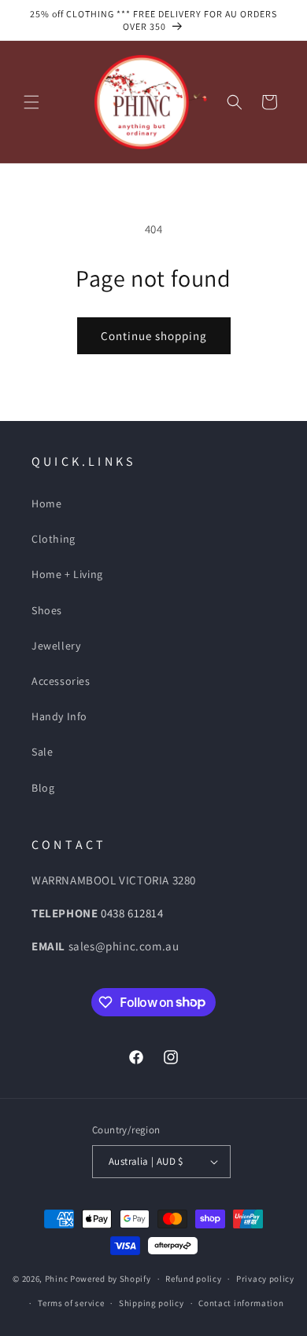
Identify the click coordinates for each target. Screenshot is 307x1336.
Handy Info (59, 716)
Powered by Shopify (110, 1278)
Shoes (46, 610)
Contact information (240, 1303)
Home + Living (67, 574)
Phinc (57, 1278)
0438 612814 (132, 913)
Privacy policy (265, 1278)
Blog (42, 788)
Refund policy (193, 1278)
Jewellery (55, 646)
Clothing (53, 539)
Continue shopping (154, 335)
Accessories (61, 681)
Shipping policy (151, 1303)
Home (46, 503)
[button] (31, 102)
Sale (42, 752)
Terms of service (71, 1303)
